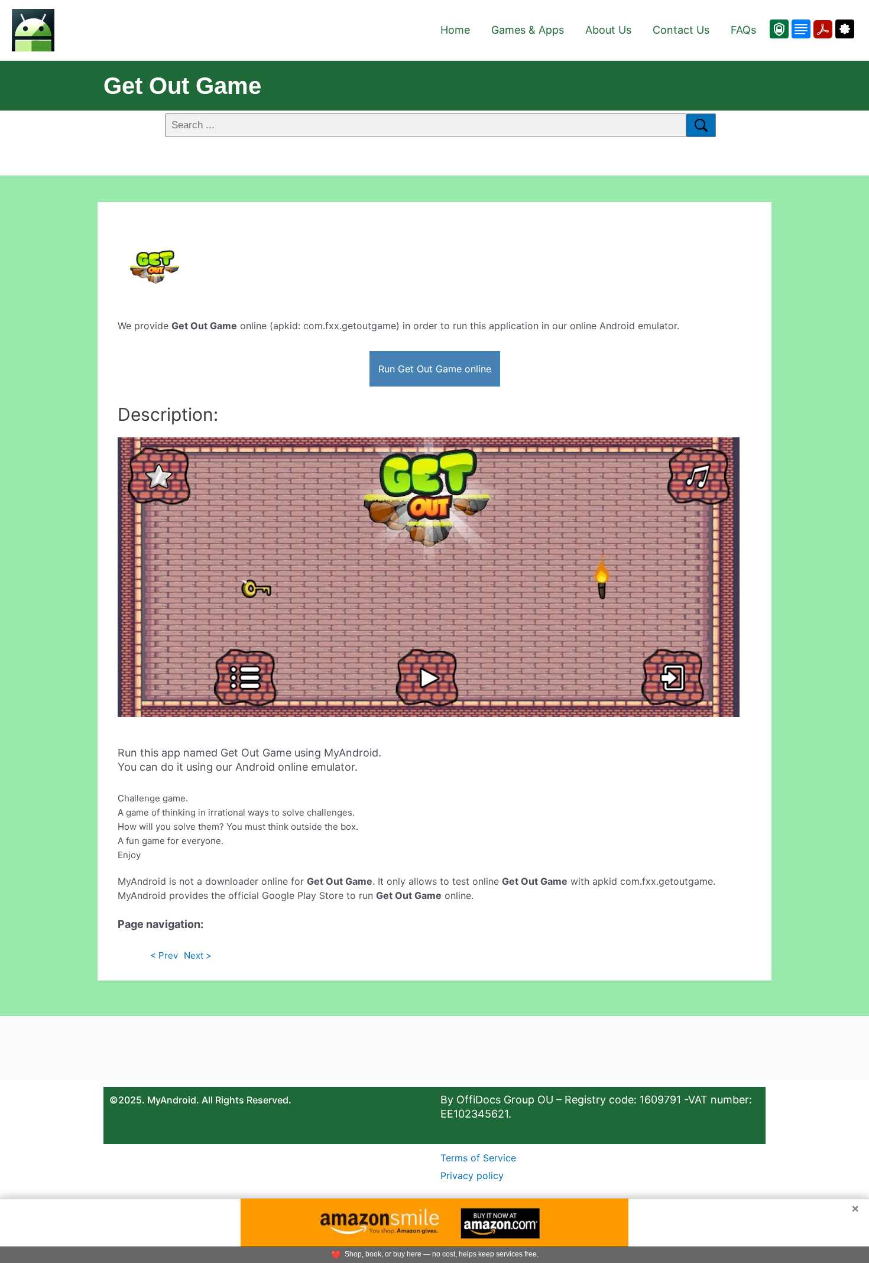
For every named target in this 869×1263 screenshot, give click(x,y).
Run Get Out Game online (434, 369)
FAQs (743, 30)
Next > (198, 955)
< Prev (164, 955)
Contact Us (681, 30)
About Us (608, 30)
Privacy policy (472, 1175)
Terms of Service (478, 1158)
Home (455, 30)
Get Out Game (182, 86)
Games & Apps (527, 30)
